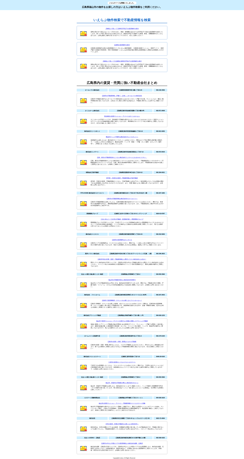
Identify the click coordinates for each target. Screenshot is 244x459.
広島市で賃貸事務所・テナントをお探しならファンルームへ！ (122, 300)
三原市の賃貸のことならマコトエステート (122, 362)
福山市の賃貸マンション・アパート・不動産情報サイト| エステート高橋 (122, 403)
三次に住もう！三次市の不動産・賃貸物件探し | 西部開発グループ (122, 219)
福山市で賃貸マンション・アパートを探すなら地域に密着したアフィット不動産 (122, 321)
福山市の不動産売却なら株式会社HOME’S (122, 280)
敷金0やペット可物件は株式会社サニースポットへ (122, 137)
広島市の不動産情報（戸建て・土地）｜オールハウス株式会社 (122, 95)
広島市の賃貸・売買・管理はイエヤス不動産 (122, 341)
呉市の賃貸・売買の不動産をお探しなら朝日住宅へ (122, 424)
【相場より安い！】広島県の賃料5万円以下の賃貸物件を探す (122, 61)
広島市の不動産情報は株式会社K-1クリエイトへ (122, 198)
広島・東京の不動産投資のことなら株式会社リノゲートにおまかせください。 (122, 157)
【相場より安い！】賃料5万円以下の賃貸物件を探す (122, 28)
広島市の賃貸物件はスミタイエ (122, 240)
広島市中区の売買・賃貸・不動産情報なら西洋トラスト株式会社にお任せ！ (122, 259)
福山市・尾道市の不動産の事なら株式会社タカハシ (122, 383)
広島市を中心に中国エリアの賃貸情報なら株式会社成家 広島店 (122, 443)
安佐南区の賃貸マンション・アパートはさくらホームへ (122, 116)
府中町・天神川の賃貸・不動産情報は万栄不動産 (122, 178)
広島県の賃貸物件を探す (122, 45)
